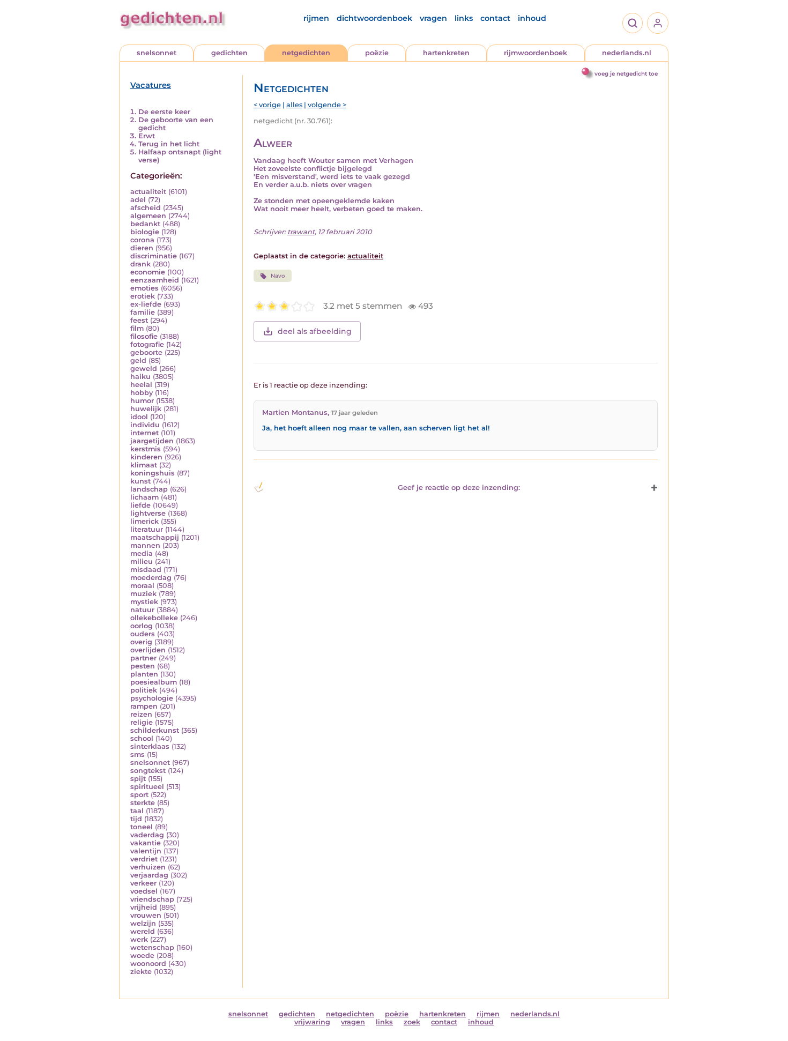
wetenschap (152, 947)
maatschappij (154, 537)
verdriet (144, 859)
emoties (144, 288)
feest (139, 320)
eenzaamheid (154, 280)
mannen (145, 545)
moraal (142, 586)
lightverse (148, 513)
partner (143, 658)
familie (142, 312)
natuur (142, 610)
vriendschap (152, 899)
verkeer (143, 883)
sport (139, 795)
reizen (141, 714)
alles (294, 105)
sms (137, 754)
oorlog (141, 626)
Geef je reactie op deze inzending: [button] (459, 488)
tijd (136, 819)
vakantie (145, 843)
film (137, 328)
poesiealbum (153, 682)
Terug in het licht (168, 144)
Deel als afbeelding (315, 331)
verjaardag (149, 875)
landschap (149, 489)
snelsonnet (156, 53)
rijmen (316, 18)
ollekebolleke (154, 618)
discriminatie (153, 256)
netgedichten (306, 53)
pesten (142, 666)
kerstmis (145, 449)
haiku (140, 377)
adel (138, 200)
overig (141, 642)
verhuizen (148, 867)
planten (144, 674)
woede (142, 955)
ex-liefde (145, 304)
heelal (141, 385)
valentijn (145, 851)
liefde (140, 505)
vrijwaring (312, 1022)
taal (137, 811)
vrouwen (145, 915)
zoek (412, 1022)
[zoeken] (632, 23)
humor (142, 401)
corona (142, 240)
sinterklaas (149, 746)
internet (144, 433)
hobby (141, 393)
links (464, 18)
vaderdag (147, 835)
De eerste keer (164, 112)
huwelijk (145, 409)
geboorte (146, 352)
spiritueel (147, 787)
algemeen (148, 216)
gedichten (229, 53)
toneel (141, 827)
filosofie (144, 336)
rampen (144, 706)
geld (138, 360)
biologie (144, 232)
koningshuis (152, 473)
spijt (138, 779)
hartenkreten (446, 53)
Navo (278, 275)
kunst (140, 481)
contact (495, 18)
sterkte (142, 803)
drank (140, 264)
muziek (143, 594)
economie (147, 272)
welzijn (143, 923)
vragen (433, 18)
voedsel (144, 891)
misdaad (145, 570)
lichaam (144, 497)
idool (139, 417)
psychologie (151, 698)
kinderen (146, 457)
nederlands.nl (626, 53)
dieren (141, 248)
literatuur (146, 529)
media (141, 553)
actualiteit (148, 192)
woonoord (148, 964)
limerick (144, 521)
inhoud (532, 18)
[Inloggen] (657, 23)
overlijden (148, 650)
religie (141, 722)
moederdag (151, 578)
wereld (142, 931)
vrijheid (143, 907)
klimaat (143, 465)
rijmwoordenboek (535, 53)
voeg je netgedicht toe (626, 73)
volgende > (327, 105)
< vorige (267, 105)
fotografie (147, 344)
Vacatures (150, 85)
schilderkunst (154, 730)
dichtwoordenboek (374, 18)
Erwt (146, 136)
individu (145, 425)
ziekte (141, 972)
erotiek (142, 296)
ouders (142, 634)
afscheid (145, 208)
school (141, 738)
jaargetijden (152, 441)
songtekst (148, 771)
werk (139, 939)
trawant (301, 232)
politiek (143, 690)
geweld (143, 369)
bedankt (145, 224)
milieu (141, 561)
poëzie (377, 53)
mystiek (144, 602)
